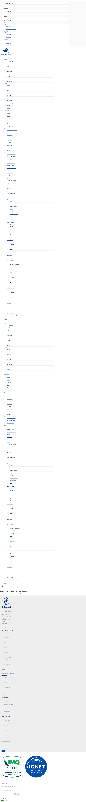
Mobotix (8, 116)
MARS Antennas (12, 294)
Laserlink (8, 190)
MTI (10, 289)
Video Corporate (10, 63)
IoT (4, 152)
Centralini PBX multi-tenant (12, 130)
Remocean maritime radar (11, 168)
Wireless (5, 83)
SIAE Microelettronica (14, 214)
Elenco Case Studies (9, 3)
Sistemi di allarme (10, 260)
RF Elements (12, 292)
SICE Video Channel (10, 79)
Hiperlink (8, 85)
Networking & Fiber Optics (11, 222)
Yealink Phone (9, 135)
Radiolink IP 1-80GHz (10, 92)
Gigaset (8, 150)
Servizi (8, 66)
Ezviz (8, 121)
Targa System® (9, 118)
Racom (11, 304)
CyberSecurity (9, 255)
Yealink (11, 272)
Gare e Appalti (8, 14)
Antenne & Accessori (10, 288)
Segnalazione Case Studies (11, 6)
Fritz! (10, 236)
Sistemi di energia (10, 313)
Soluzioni (8, 76)
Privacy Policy (17, 793)
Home (5, 57)
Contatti (5, 319)
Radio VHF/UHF (9, 303)
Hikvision (8, 113)
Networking (6, 110)
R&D (5, 161)
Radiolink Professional (11, 193)
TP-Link (11, 219)
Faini (10, 299)
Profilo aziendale (10, 61)
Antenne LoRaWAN (10, 159)
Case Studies (6, 1)
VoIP (5, 128)
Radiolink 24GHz (10, 90)
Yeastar (11, 131)
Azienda (5, 59)
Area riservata (6, 9)
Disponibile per (5, 741)
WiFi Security (9, 195)
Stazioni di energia (10, 103)
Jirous (11, 297)
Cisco (11, 274)
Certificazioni (9, 71)
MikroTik (11, 204)
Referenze (8, 68)
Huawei (11, 224)
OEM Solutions (9, 188)
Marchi (5, 198)
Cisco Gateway (9, 140)
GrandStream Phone (10, 145)
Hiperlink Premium (10, 87)
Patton (11, 279)
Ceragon (11, 209)
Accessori (8, 105)
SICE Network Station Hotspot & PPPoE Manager (15, 98)
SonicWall (11, 257)
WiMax (8, 183)
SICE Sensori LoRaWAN (11, 156)
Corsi (5, 317)
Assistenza (5, 16)
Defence (8, 178)
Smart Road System (10, 165)
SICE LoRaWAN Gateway (11, 154)
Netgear (11, 231)
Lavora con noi (9, 81)
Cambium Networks (13, 206)
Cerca (3, 586)
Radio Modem (9, 173)
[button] (2, 585)
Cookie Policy (17, 794)
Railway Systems (10, 185)
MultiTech (11, 310)
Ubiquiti (8, 123)
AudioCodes (9, 137)
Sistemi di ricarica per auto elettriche (16, 315)
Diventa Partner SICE (10, 73)
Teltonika (11, 211)
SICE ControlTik (9, 100)
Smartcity (8, 170)
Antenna (8, 108)
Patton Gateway (10, 142)
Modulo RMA (8, 20)
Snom (8, 147)
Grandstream (12, 277)
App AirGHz (6, 8)
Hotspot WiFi (9, 95)
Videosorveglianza (7, 111)
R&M (10, 234)
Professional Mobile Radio (11, 180)
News (5, 22)
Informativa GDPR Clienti (14, 796)
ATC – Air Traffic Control (11, 163)
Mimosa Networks (13, 216)
